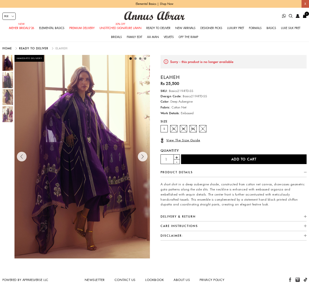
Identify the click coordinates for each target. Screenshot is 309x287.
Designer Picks (211, 28)
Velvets (169, 37)
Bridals (116, 37)
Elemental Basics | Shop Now (154, 4)
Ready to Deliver (158, 28)
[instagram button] (297, 280)
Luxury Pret (235, 28)
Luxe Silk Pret (290, 28)
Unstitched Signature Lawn (120, 28)
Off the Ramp (188, 37)
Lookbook (154, 280)
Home (7, 48)
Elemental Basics (51, 28)
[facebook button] (290, 280)
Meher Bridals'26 (21, 28)
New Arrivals (185, 28)
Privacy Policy (212, 280)
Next (142, 156)
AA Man (153, 37)
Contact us (125, 280)
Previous (22, 156)
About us (182, 280)
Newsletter (95, 280)
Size (164, 121)
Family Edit (134, 37)
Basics (271, 28)
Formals (255, 28)
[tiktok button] (305, 280)
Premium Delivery (82, 28)
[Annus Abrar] (154, 15)
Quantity (170, 150)
